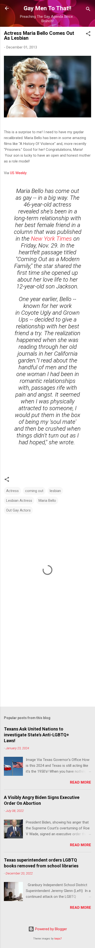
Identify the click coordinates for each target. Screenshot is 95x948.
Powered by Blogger (50, 929)
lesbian (55, 491)
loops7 (58, 938)
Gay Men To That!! (47, 8)
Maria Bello (47, 500)
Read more (80, 782)
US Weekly (18, 173)
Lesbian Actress (19, 500)
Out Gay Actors (18, 510)
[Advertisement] (47, 665)
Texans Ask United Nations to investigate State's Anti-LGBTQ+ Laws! (36, 734)
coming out (34, 491)
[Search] (88, 9)
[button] (88, 34)
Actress (12, 491)
